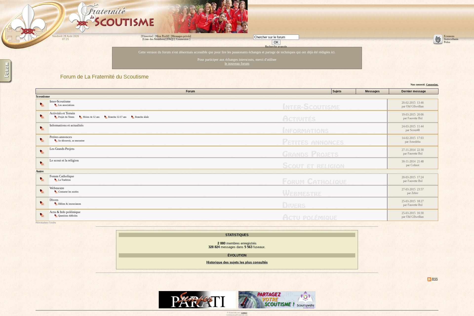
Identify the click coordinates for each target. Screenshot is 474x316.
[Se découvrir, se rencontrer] (56, 140)
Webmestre (57, 188)
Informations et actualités (66, 125)
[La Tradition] (56, 179)
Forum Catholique (62, 176)
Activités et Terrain (62, 113)
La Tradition (64, 179)
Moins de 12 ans (91, 117)
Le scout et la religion (64, 160)
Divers (54, 200)
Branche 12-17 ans (117, 117)
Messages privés (181, 36)
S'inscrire (147, 36)
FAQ (170, 39)
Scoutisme (43, 96)
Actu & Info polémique (65, 212)
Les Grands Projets (62, 149)
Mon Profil (162, 36)
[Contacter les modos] (56, 191)
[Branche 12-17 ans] (106, 116)
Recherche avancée (276, 46)
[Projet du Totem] (56, 116)
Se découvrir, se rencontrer (71, 140)
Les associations (66, 105)
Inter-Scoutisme (60, 101)
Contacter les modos (68, 191)
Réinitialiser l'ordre (46, 222)
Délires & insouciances (69, 203)
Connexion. (432, 84)
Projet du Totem (66, 117)
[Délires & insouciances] (56, 203)
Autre (40, 171)
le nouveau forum (237, 63)
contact (244, 313)
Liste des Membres (154, 39)
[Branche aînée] (133, 116)
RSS (435, 279)
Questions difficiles (68, 215)
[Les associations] (56, 105)
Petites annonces (61, 137)
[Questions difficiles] (56, 215)
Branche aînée (142, 117)
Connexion (182, 39)
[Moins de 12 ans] (81, 116)
